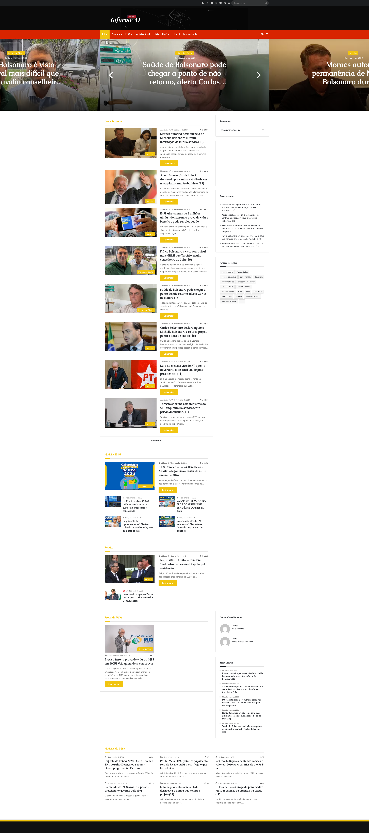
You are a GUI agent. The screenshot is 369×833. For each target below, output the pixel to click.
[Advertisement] (242, 163)
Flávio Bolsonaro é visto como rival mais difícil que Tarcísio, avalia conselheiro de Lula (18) (183, 255)
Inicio (105, 34)
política (239, 296)
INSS (127, 34)
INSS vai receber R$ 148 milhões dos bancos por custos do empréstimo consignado (136, 506)
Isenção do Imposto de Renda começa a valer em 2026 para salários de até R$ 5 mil (239, 764)
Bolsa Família (245, 277)
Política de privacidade (185, 34)
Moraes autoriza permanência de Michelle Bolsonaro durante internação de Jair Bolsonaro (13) (184, 82)
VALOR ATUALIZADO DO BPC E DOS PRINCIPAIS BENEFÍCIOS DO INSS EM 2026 (191, 506)
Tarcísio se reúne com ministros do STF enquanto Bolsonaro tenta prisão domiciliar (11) (183, 408)
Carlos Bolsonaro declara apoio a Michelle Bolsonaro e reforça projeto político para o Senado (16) (183, 332)
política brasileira (252, 296)
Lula (248, 291)
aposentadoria (227, 272)
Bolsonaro (259, 277)
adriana (165, 130)
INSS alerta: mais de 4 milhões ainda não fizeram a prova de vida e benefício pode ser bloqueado (184, 217)
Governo (116, 34)
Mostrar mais (156, 440)
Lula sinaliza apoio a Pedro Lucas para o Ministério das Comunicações (138, 597)
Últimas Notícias (162, 34)
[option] (184, 75)
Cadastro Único (228, 282)
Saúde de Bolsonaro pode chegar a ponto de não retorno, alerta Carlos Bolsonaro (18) (183, 294)
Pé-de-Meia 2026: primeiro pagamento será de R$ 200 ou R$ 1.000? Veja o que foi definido (184, 764)
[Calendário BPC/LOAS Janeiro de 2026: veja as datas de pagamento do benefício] (167, 521)
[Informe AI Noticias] (126, 19)
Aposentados (242, 272)
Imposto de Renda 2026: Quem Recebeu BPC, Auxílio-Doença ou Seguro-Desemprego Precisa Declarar (129, 764)
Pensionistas (227, 296)
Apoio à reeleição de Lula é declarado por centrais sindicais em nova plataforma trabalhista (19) (183, 179)
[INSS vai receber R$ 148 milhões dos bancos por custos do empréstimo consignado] (113, 501)
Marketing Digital (15, 53)
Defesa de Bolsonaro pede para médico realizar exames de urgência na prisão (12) (239, 790)
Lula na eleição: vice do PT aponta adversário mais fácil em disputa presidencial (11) (182, 370)
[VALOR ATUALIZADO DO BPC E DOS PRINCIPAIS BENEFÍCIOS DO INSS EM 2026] (167, 501)
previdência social (229, 301)
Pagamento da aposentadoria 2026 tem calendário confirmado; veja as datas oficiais (138, 525)
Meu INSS (258, 291)
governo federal (228, 291)
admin (109, 655)
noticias (184, 53)
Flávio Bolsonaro (243, 287)
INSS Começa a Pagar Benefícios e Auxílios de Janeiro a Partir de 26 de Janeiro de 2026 (182, 471)
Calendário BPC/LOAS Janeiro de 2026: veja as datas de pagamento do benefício (190, 525)
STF (242, 301)
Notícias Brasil (143, 34)
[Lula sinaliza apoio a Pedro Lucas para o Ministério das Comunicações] (113, 594)
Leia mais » (169, 163)
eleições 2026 (227, 287)
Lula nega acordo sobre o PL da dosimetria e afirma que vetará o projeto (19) (180, 790)
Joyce (235, 625)
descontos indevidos (246, 282)
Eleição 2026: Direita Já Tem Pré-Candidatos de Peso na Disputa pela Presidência (183, 564)
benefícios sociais (229, 277)
